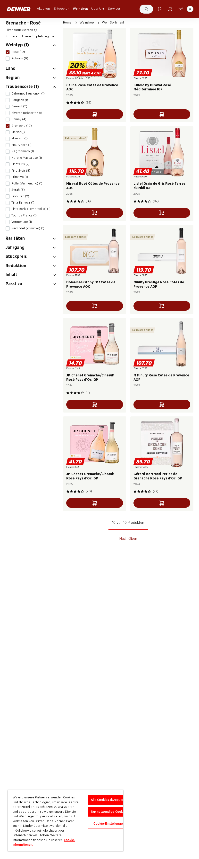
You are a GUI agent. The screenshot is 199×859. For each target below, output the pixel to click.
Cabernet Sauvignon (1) (28, 93)
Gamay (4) (18, 119)
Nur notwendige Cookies (109, 811)
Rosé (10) (18, 52)
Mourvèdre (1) (21, 145)
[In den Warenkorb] (94, 114)
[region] (65, 820)
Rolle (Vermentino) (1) (26, 183)
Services (114, 8)
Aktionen (43, 8)
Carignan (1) (19, 100)
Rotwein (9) (19, 58)
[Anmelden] (190, 9)
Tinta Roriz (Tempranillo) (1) (30, 209)
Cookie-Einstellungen (108, 823)
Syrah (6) (18, 189)
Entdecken (61, 8)
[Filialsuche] (180, 9)
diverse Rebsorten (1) (26, 113)
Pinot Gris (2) (20, 164)
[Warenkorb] (170, 9)
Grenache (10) (21, 125)
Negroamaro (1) (22, 151)
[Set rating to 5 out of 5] (82, 102)
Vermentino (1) (21, 221)
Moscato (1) (19, 138)
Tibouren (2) (20, 196)
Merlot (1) (18, 132)
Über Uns (98, 8)
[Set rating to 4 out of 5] (78, 102)
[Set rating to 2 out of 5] (71, 102)
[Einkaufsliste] (160, 9)
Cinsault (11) (19, 106)
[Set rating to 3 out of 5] (75, 102)
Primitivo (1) (19, 177)
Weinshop (80, 8)
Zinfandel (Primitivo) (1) (27, 228)
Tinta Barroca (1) (22, 202)
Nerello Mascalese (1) (26, 157)
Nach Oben (128, 539)
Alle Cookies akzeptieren (109, 800)
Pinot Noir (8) (20, 170)
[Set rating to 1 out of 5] (67, 102)
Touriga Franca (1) (24, 215)
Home (67, 22)
